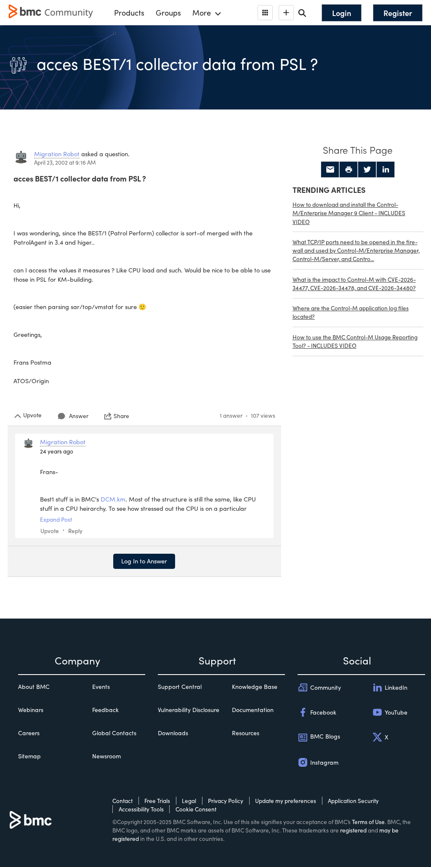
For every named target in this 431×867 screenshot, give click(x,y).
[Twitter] (367, 170)
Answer (78, 416)
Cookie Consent (196, 809)
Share (121, 416)
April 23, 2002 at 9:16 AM (65, 162)
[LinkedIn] (385, 170)
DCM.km (113, 499)
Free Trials (157, 801)
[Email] (330, 170)
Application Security (353, 801)
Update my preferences (285, 801)
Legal (189, 801)
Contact (122, 801)
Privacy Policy (225, 801)
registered (353, 830)
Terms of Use (368, 822)
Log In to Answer (144, 561)
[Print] (348, 170)
